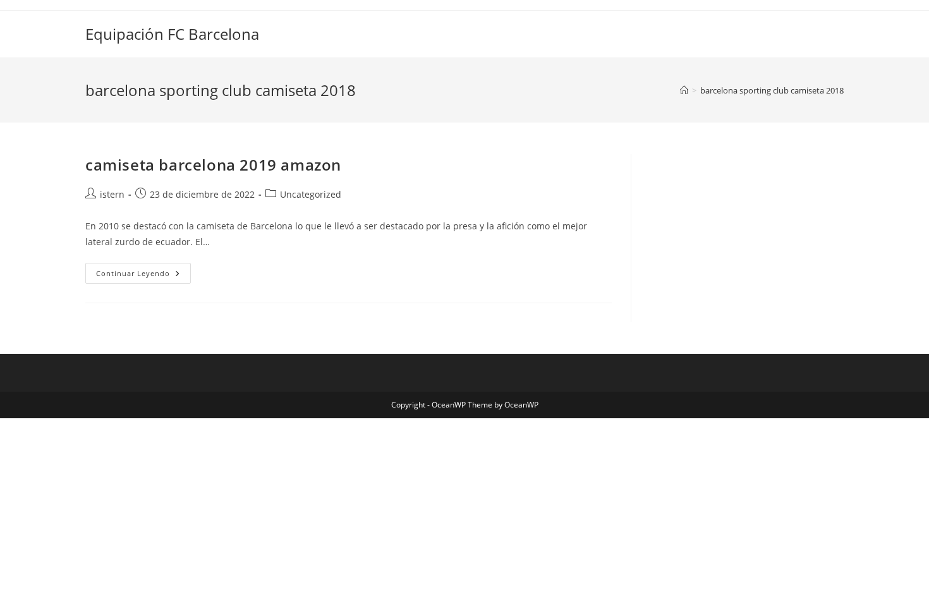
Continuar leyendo (143, 275)
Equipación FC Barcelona (172, 33)
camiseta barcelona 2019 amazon (213, 164)
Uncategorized (310, 194)
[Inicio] (684, 90)
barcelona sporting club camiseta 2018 (772, 90)
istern (112, 194)
